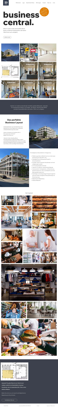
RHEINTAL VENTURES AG (27, 405)
